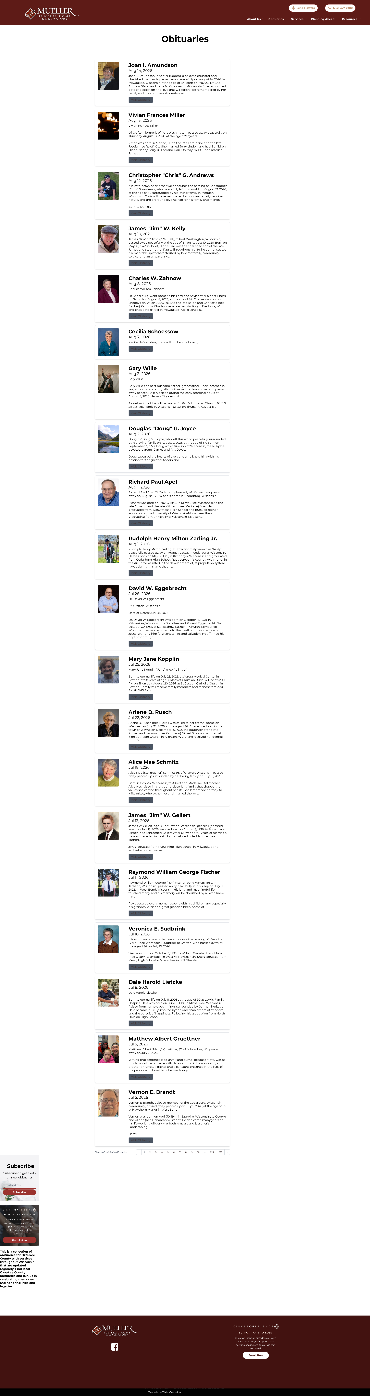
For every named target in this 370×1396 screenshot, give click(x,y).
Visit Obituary (140, 99)
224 (212, 1152)
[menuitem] (255, 19)
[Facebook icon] (114, 1347)
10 (198, 1152)
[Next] (227, 1152)
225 (220, 1152)
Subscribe (19, 1192)
